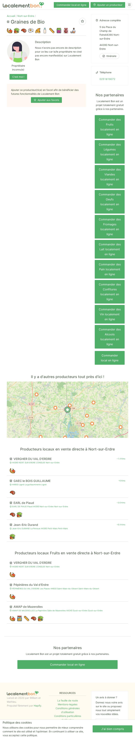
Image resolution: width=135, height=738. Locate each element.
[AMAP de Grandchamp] (40, 437)
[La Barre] (36, 394)
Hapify (37, 705)
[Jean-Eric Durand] (83, 425)
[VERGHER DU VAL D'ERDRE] (70, 405)
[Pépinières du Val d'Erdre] (86, 437)
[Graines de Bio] (67, 410)
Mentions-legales (67, 704)
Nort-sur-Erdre (26, 15)
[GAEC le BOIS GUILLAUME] (87, 416)
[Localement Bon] (23, 4)
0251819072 (107, 79)
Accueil (11, 15)
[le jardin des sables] (120, 427)
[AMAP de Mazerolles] (65, 438)
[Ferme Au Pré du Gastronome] (92, 423)
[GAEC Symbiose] (93, 402)
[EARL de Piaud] (55, 408)
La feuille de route (67, 700)
